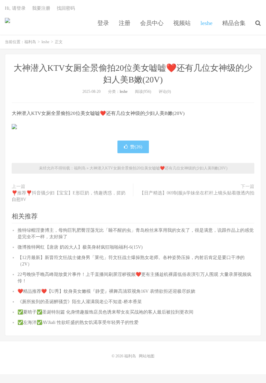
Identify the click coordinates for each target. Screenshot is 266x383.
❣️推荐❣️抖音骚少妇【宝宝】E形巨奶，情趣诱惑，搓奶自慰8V (69, 196)
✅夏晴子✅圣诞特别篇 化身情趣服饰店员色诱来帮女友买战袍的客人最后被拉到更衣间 (105, 312)
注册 (124, 23)
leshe (206, 23)
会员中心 (151, 23)
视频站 (182, 23)
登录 (103, 23)
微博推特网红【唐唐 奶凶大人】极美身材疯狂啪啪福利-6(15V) (80, 247)
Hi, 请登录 (15, 8)
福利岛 (7, 23)
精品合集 (234, 23)
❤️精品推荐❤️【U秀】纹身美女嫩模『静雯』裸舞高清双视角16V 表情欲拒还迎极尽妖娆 (106, 291)
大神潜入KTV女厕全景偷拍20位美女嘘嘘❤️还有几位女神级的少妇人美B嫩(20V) (158, 168)
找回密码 (66, 8)
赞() (136, 146)
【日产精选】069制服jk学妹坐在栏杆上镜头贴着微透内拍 (196, 193)
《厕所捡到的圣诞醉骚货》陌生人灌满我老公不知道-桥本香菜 (80, 301)
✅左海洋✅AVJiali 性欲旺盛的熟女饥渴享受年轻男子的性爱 (78, 322)
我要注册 (41, 8)
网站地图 (146, 356)
